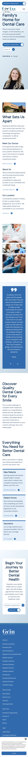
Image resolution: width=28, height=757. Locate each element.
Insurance (5, 700)
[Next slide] (16, 363)
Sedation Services (7, 657)
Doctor (4, 719)
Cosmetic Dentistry (8, 681)
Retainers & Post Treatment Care (11, 654)
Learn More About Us (8, 189)
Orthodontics (6, 675)
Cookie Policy (6, 732)
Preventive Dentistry (8, 664)
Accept (14, 753)
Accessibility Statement (9, 735)
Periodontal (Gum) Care (9, 678)
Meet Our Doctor (7, 163)
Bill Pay (4, 723)
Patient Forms (6, 697)
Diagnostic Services (8, 668)
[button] (25, 739)
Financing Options (7, 704)
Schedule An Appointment (10, 3)
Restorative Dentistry (8, 644)
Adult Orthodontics (7, 651)
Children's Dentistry (8, 671)
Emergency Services (8, 661)
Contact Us (7, 49)
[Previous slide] (9, 363)
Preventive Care (7, 647)
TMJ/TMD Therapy (7, 685)
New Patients (6, 694)
